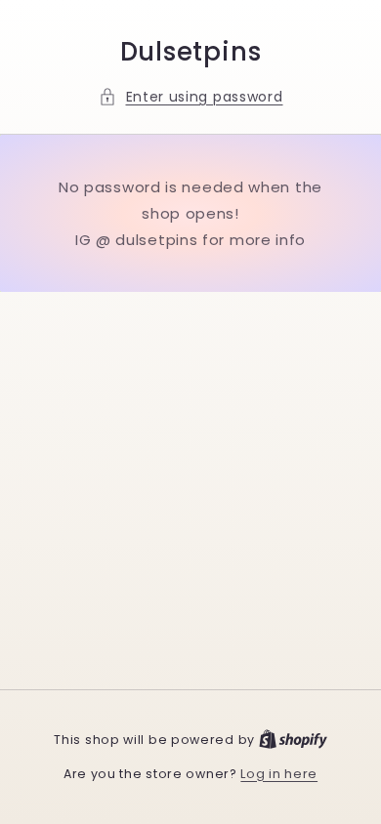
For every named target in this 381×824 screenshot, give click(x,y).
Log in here (279, 773)
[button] (191, 97)
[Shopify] (293, 739)
